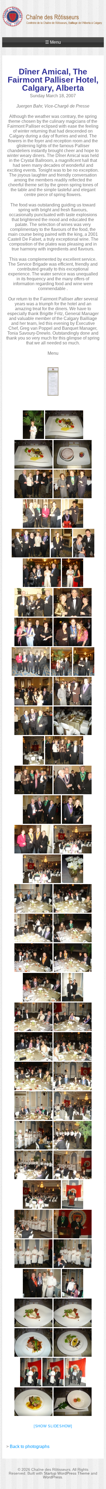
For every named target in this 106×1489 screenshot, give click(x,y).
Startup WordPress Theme (67, 1473)
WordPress (52, 1477)
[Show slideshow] (53, 1426)
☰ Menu (53, 42)
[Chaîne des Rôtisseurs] (53, 24)
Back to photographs (29, 1446)
